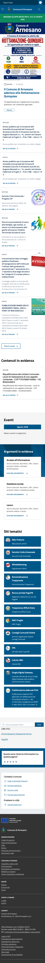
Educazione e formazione (10, 869)
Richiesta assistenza (8, 944)
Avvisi (3, 890)
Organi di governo (8, 840)
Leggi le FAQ (5, 936)
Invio (39, 724)
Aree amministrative (9, 842)
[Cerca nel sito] (39, 9)
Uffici (3, 845)
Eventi (3, 903)
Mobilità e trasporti (8, 871)
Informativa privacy (8, 949)
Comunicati (5, 887)
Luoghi (3, 900)
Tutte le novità (9, 346)
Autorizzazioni (6, 866)
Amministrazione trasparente (12, 946)
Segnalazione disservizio (10, 941)
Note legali (5, 952)
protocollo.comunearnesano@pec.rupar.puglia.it (22, 932)
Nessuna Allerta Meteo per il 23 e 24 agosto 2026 (22, 18)
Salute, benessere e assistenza (12, 874)
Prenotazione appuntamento (11, 939)
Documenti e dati (7, 853)
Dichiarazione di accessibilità (11, 954)
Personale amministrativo (10, 850)
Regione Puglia (8, 2)
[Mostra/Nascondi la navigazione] (2, 9)
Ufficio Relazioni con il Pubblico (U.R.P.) (15, 926)
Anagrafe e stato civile (9, 863)
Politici (3, 848)
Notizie (4, 884)
